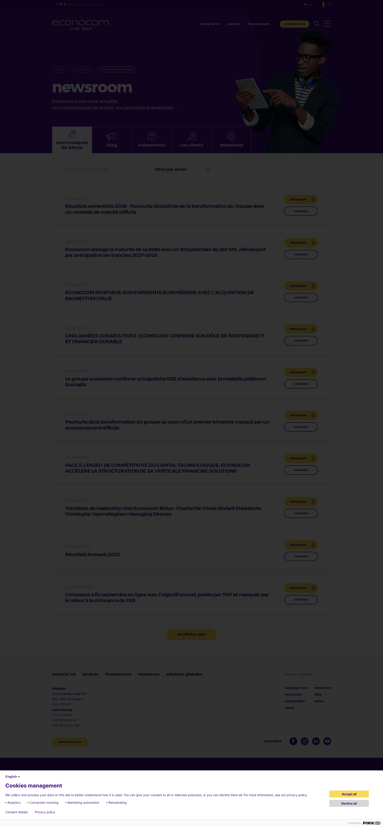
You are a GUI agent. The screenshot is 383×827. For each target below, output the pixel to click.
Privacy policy (45, 812)
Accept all (349, 794)
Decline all (349, 803)
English (11, 776)
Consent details (16, 812)
